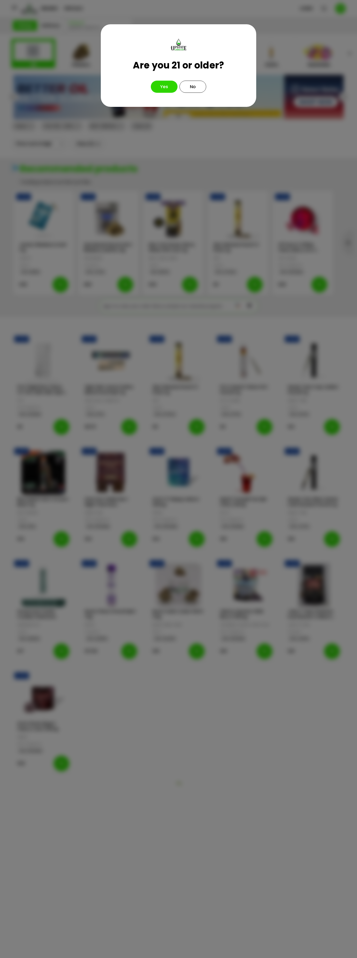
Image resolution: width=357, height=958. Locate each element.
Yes (164, 87)
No (193, 87)
